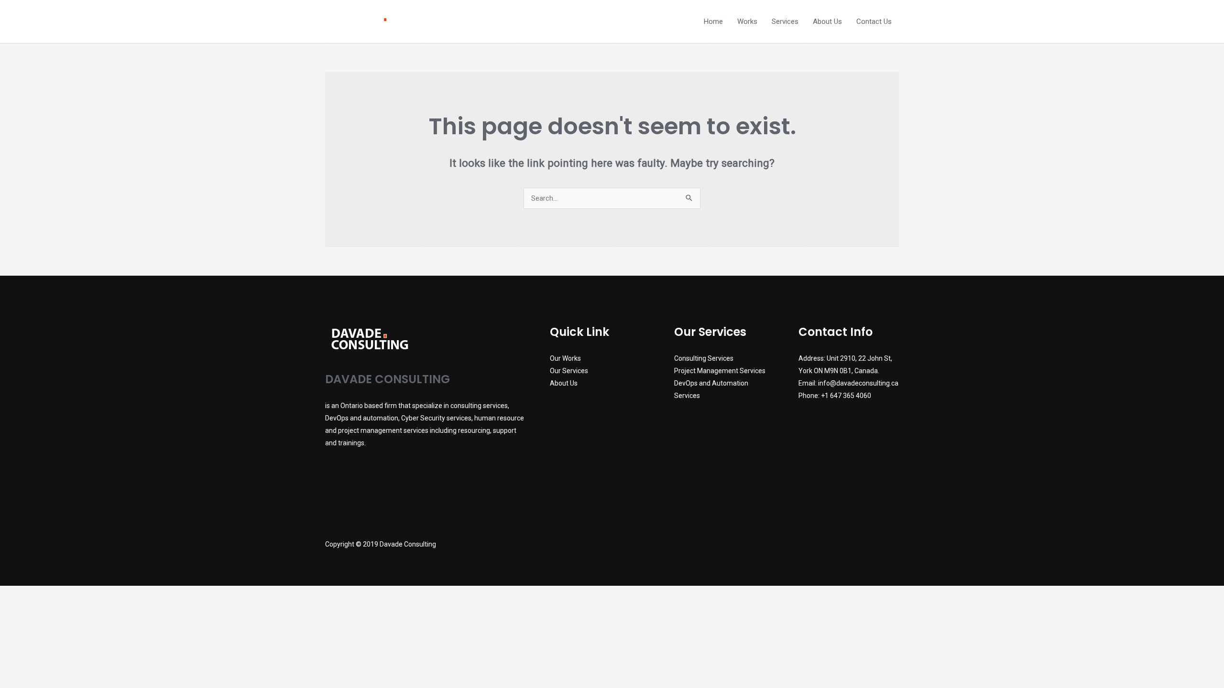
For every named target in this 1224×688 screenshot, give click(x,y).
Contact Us (874, 21)
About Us (827, 21)
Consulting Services (703, 358)
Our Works (565, 358)
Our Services (569, 371)
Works (747, 21)
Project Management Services (719, 371)
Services (785, 21)
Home (713, 21)
